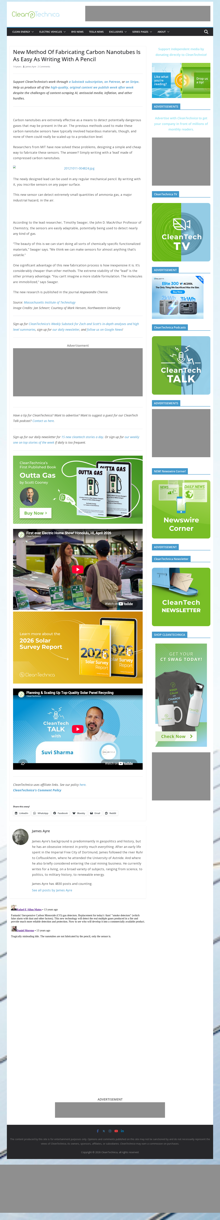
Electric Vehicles (50, 31)
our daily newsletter (65, 329)
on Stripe (132, 82)
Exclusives (116, 31)
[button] (32, 31)
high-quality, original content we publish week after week (92, 87)
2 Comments (44, 66)
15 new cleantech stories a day (82, 437)
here (83, 785)
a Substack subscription (86, 82)
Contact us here (43, 421)
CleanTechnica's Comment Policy (37, 790)
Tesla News (96, 31)
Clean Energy (21, 31)
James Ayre (30, 66)
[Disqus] (78, 947)
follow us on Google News (104, 329)
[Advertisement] (147, 13)
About (162, 31)
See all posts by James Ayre (52, 890)
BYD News (77, 31)
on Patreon (112, 82)
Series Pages (140, 31)
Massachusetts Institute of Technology (49, 302)
